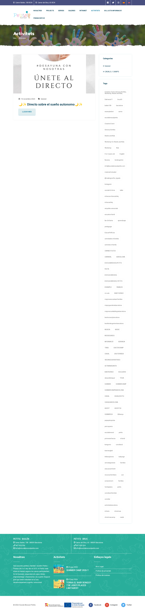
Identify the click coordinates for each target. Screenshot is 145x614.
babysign (122, 457)
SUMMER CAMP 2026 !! (77, 570)
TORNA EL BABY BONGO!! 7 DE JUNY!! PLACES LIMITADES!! (78, 585)
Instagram (108, 184)
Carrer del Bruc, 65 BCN (46, 3)
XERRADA (121, 341)
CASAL (107, 354)
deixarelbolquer (110, 378)
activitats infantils (111, 245)
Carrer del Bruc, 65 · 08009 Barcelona (89, 543)
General (43, 99)
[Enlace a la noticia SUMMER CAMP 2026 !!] (59, 569)
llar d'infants (109, 220)
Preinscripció (39, 18)
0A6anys (120, 414)
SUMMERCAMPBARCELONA (114, 390)
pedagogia (108, 226)
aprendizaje (122, 220)
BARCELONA (120, 257)
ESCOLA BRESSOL (111, 275)
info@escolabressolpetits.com (115, 166)
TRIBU (107, 348)
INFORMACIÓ (109, 341)
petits (121, 432)
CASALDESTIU (119, 396)
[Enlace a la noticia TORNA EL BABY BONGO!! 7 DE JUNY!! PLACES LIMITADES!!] (59, 584)
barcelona (119, 105)
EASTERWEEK (119, 354)
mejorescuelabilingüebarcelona (115, 311)
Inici (14, 38)
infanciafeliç (109, 202)
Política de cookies (103, 575)
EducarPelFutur (110, 232)
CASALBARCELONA (111, 402)
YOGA (122, 378)
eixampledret (109, 111)
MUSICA (107, 329)
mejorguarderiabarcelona (113, 305)
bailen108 (108, 105)
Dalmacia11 (109, 99)
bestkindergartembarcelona (114, 323)
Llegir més (27, 112)
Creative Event (109, 123)
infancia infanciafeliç (112, 196)
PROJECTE (50, 10)
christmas (117, 511)
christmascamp (110, 517)
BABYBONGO (109, 372)
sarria (120, 111)
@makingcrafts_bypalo (112, 178)
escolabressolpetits (111, 117)
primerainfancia (110, 438)
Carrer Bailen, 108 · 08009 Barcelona (28, 543)
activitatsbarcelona (111, 505)
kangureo (108, 444)
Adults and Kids (110, 136)
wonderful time (110, 190)
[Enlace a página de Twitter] (113, 2)
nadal (122, 517)
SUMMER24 (109, 414)
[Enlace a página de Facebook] (108, 2)
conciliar (107, 499)
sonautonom (109, 481)
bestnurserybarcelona (112, 317)
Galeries (71, 10)
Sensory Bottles (110, 130)
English (122, 154)
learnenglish (109, 450)
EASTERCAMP (119, 348)
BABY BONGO (119, 293)
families (122, 463)
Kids (117, 148)
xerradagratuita (110, 463)
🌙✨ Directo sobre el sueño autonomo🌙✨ (50, 104)
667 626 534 (20, 545)
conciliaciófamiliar (111, 493)
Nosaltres (37, 10)
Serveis (61, 10)
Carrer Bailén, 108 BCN (23, 3)
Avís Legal (99, 567)
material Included (110, 172)
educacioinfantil (110, 469)
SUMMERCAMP (121, 384)
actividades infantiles (112, 239)
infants (107, 511)
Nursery (107, 160)
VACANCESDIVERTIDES (112, 360)
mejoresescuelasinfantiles (113, 299)
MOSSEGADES (110, 335)
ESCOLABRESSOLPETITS (113, 263)
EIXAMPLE (108, 287)
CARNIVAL (108, 257)
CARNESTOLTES (110, 251)
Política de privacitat (103, 571)
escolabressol (109, 432)
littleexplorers (109, 457)
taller (121, 190)
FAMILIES (120, 287)
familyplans (109, 487)
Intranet (83, 10)
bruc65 (120, 99)
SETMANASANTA (111, 366)
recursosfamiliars (110, 475)
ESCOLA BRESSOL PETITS (113, 281)
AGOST (107, 408)
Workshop (108, 148)
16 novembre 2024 (28, 99)
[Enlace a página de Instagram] (118, 2)
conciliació (119, 444)
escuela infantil (110, 214)
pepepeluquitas (110, 420)
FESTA (107, 269)
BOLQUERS (122, 372)
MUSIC (117, 329)
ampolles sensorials (111, 208)
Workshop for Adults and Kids (114, 142)
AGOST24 (118, 408)
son (122, 475)
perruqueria (109, 426)
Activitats (95, 10)
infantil (122, 438)
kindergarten (119, 160)
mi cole (107, 293)
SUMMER (108, 384)
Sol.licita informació (113, 10)
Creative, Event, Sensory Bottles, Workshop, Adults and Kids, (115, 92)
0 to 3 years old (110, 154)
